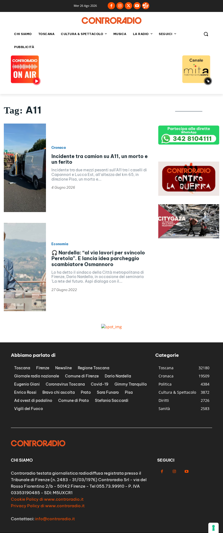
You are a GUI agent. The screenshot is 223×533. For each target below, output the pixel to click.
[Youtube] (137, 6)
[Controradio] (111, 20)
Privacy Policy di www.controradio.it (48, 505)
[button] (205, 34)
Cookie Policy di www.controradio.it (47, 499)
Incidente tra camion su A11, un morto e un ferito (99, 159)
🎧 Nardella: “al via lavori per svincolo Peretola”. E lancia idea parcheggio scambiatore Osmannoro (98, 258)
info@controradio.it (55, 518)
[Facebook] (111, 6)
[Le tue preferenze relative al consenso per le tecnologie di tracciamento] (213, 528)
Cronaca (58, 147)
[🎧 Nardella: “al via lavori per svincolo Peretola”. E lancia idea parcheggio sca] (25, 267)
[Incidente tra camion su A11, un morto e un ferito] (25, 168)
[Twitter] (128, 6)
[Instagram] (120, 6)
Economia (59, 244)
